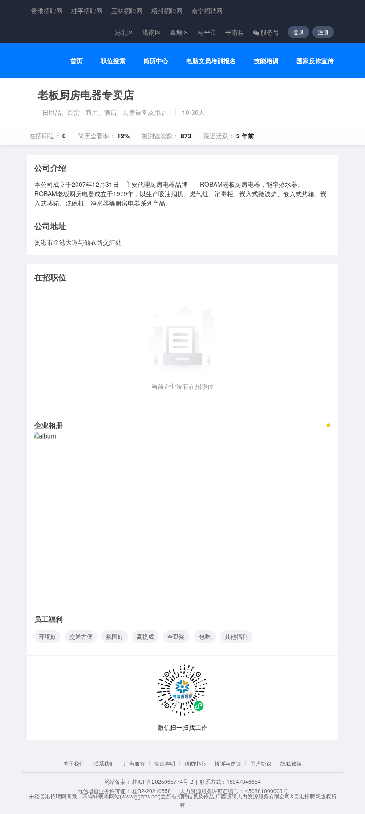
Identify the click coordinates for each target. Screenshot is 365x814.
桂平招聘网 (86, 10)
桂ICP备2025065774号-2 (162, 781)
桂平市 (207, 32)
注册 (323, 32)
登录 (298, 32)
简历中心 (155, 60)
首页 (76, 60)
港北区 (124, 32)
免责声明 (164, 763)
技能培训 (266, 60)
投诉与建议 (228, 763)
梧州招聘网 (166, 10)
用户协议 (261, 763)
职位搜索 (113, 60)
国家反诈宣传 (315, 60)
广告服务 (134, 763)
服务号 (269, 32)
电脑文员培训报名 (211, 60)
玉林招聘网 (126, 10)
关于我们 (74, 763)
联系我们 (104, 763)
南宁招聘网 (207, 10)
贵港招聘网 (46, 10)
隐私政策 (291, 763)
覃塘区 (179, 32)
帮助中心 (195, 763)
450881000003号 (266, 790)
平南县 (234, 32)
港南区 (151, 32)
